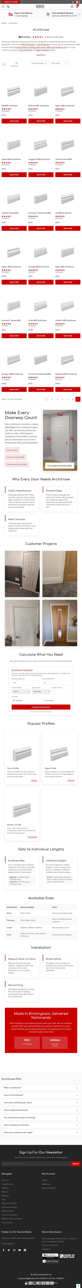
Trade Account (11, 2)
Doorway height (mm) (18, 679)
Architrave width (16, 687)
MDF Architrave (28, 44)
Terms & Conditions (10, 1215)
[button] (14, 110)
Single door (19, 700)
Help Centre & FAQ (9, 1203)
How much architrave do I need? (18, 1133)
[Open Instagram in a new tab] (14, 1250)
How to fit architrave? (13, 1095)
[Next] (79, 14)
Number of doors (57, 687)
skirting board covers (37, 47)
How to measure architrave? (16, 1125)
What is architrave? (12, 1088)
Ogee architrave (42, 50)
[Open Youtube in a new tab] (19, 1250)
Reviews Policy (7, 1211)
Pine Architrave (43, 44)
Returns (5, 1192)
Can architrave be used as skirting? (19, 1118)
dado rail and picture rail (56, 47)
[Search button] (8, 6)
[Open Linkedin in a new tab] (25, 1250)
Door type (15, 696)
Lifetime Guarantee (9, 1207)
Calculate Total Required (41, 707)
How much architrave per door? (18, 1103)
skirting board (22, 47)
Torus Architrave (25, 50)
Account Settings (48, 1188)
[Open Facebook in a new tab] (3, 1250)
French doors (49, 700)
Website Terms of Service (12, 1218)
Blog (3, 1199)
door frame (10, 427)
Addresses (46, 1184)
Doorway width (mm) (48, 679)
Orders (44, 1180)
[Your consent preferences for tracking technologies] (78, 1286)
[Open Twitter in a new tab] (9, 1250)
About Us (5, 1180)
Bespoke (5, 1195)
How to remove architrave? (16, 1110)
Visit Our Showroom (50, 1245)
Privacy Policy (7, 1222)
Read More (41, 55)
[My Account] (71, 6)
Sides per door (36, 687)
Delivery (5, 1188)
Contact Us (46, 1249)
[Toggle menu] (3, 6)
